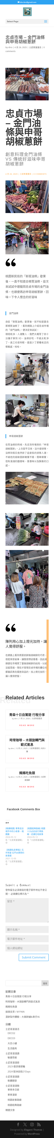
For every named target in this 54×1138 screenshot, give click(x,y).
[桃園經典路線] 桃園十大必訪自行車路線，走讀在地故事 (36, 831)
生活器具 (12, 1048)
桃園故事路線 (14, 1099)
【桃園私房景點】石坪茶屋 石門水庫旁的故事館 (14, 852)
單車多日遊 (13, 1089)
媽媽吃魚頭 (27, 773)
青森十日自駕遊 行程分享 (27, 715)
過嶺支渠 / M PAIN (14, 1011)
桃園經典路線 (14, 1105)
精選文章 (10, 1110)
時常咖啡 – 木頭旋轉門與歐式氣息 (22, 1001)
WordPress (34, 1133)
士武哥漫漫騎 (12, 1085)
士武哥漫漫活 (35, 47)
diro (10, 47)
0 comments (40, 174)
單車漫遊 (12, 1094)
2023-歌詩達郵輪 (16, 1066)
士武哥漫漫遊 (12, 1062)
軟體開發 (12, 1080)
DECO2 (11, 1033)
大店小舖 (12, 1043)
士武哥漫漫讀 (12, 1053)
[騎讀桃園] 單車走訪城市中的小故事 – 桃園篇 (14, 831)
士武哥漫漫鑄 (12, 1076)
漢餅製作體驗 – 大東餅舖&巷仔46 (22, 1016)
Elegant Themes (33, 1129)
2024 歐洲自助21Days (19, 1071)
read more (27, 725)
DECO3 (11, 1038)
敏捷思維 (12, 1057)
